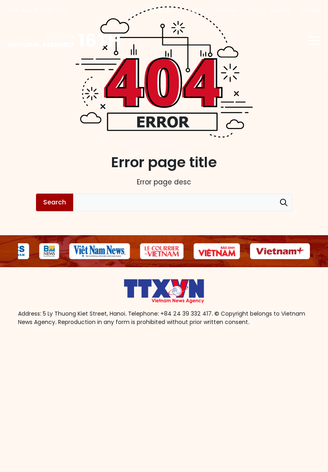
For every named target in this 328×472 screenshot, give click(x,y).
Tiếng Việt (161, 10)
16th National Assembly (64, 40)
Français (226, 10)
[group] (49, 251)
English (194, 10)
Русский (311, 10)
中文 (253, 10)
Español (280, 10)
